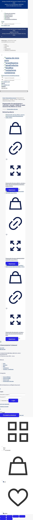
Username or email (4, 394)
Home (4, 97)
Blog (4, 366)
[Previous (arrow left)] (3, 519)
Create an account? (4, 406)
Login (13, 400)
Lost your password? (4, 404)
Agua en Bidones (7, 376)
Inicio (4, 363)
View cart (21, 415)
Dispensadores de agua (11, 97)
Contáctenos (6, 367)
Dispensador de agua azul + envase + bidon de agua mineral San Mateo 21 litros (15, 334)
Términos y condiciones (8, 369)
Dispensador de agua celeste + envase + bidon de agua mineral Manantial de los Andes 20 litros (15, 184)
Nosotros (5, 365)
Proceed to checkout (9, 415)
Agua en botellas (7, 378)
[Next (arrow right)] (9, 519)
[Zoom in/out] (22, 516)
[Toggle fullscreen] (16, 516)
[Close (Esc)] (3, 516)
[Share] (9, 516)
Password (2, 396)
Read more (12, 190)
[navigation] (16, 412)
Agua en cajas (6, 379)
